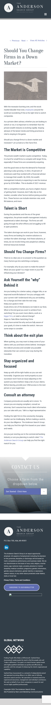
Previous (15, 40)
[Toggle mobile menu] (45, 14)
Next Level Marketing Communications (29, 692)
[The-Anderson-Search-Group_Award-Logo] (25, 594)
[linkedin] (6, 547)
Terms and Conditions (22, 580)
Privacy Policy (9, 580)
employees (29, 110)
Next (23, 40)
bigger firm (8, 316)
